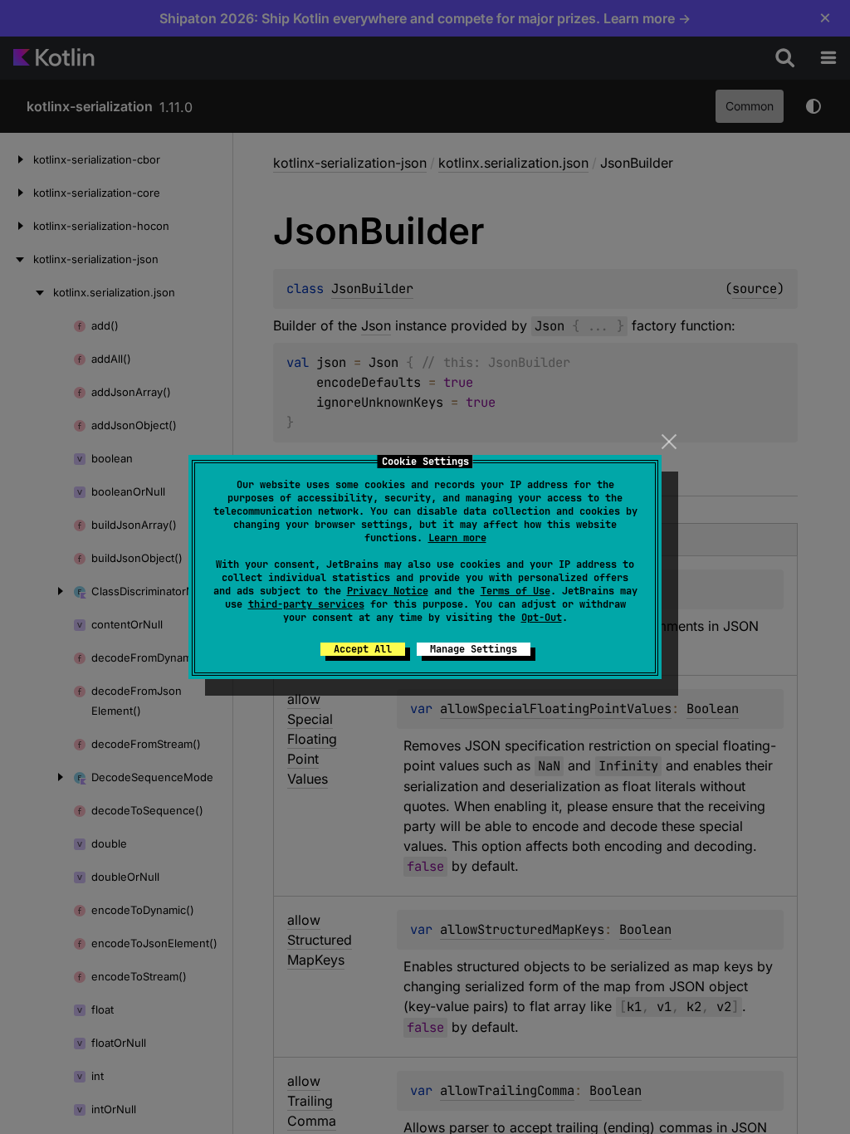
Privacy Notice (387, 591)
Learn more (457, 538)
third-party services (306, 604)
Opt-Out (541, 617)
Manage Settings (473, 649)
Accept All (363, 649)
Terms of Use (515, 591)
